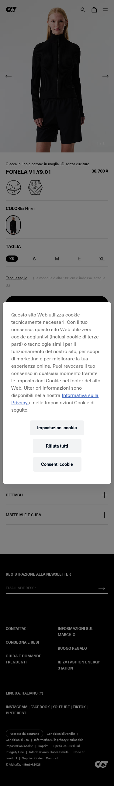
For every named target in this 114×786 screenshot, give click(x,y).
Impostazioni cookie (57, 427)
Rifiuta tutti (57, 446)
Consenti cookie (57, 464)
